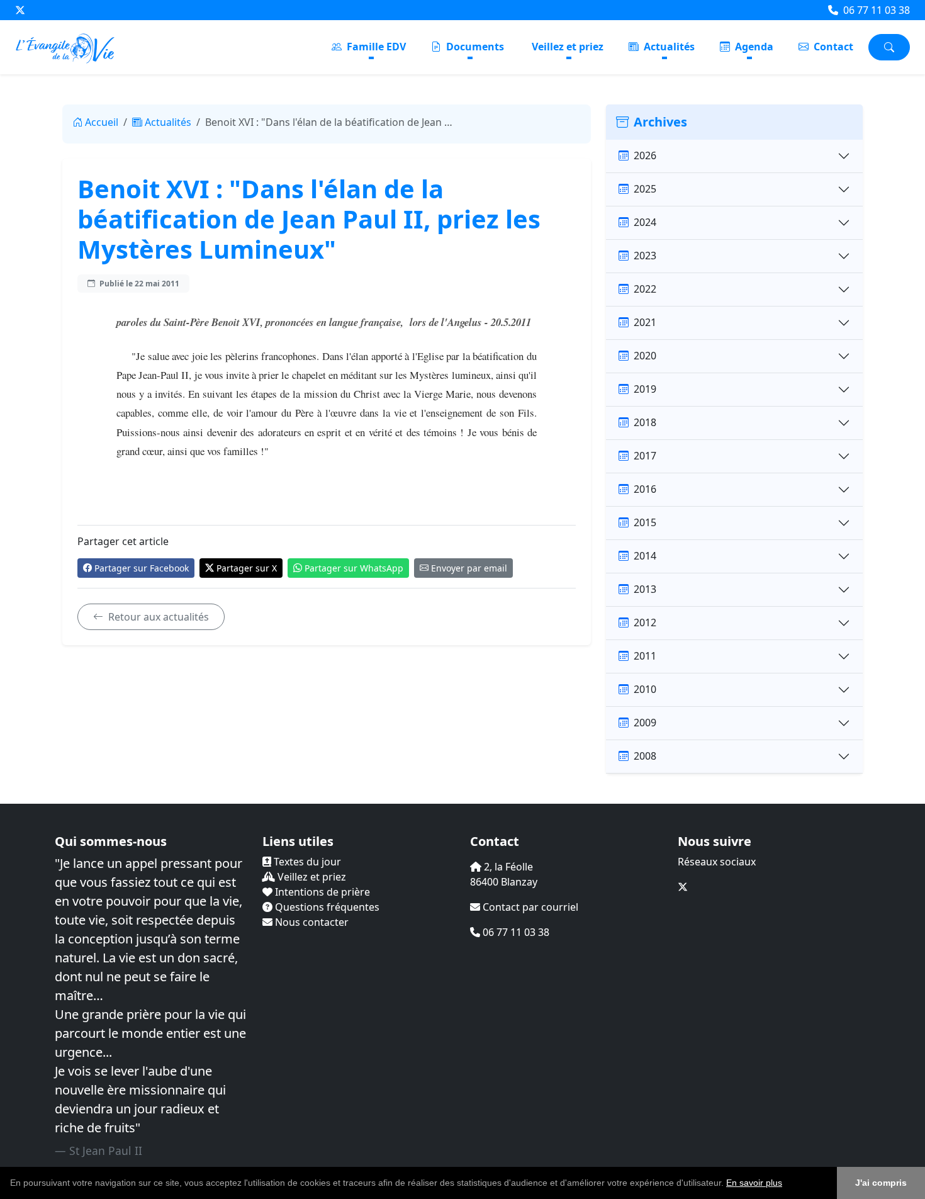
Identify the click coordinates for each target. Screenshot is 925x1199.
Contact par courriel (529, 907)
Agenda (752, 46)
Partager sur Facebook (141, 568)
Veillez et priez (567, 46)
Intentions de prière (321, 892)
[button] (786, 1184)
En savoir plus (754, 1183)
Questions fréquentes (325, 907)
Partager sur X (246, 568)
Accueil (101, 122)
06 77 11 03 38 (875, 10)
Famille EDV (375, 46)
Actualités (668, 46)
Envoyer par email (469, 568)
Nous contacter (310, 922)
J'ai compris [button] (881, 1183)
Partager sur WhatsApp (354, 568)
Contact (832, 46)
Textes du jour (306, 862)
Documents (474, 46)
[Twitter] (20, 10)
